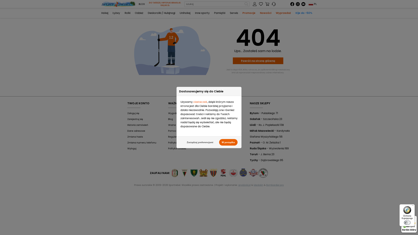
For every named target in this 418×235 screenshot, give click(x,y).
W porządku (228, 142)
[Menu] (413, 206)
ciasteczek (200, 102)
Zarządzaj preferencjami (200, 142)
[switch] (407, 223)
